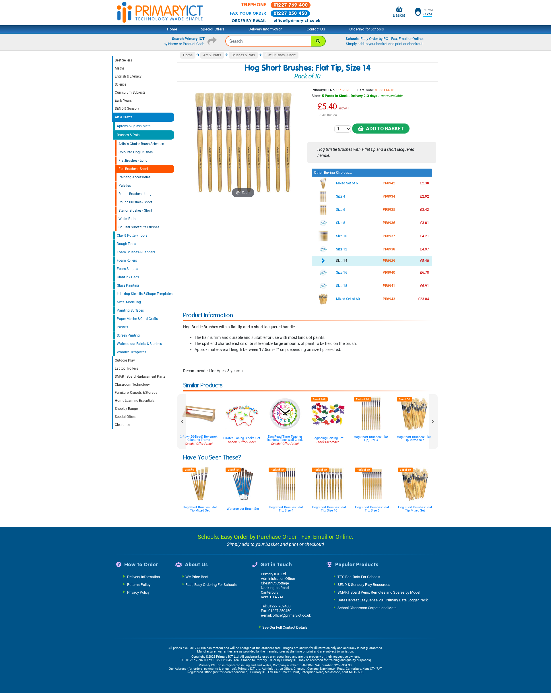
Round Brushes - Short (135, 202)
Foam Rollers (127, 260)
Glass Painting (128, 285)
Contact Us (315, 29)
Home (172, 29)
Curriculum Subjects (130, 92)
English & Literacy (128, 76)
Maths (119, 68)
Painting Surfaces (130, 310)
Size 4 (340, 196)
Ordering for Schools (366, 29)
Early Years (123, 101)
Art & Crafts (123, 117)
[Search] (318, 41)
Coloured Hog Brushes (136, 152)
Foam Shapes (127, 269)
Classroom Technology (132, 385)
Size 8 (340, 223)
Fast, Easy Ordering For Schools (211, 584)
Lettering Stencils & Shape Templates (144, 294)
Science (120, 84)
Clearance (122, 425)
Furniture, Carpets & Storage (136, 393)
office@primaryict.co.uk (296, 21)
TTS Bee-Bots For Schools (358, 577)
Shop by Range (126, 409)
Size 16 (341, 273)
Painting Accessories (134, 177)
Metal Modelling (129, 302)
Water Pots (127, 219)
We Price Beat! (197, 577)
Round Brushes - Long (135, 194)
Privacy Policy (138, 592)
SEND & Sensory (127, 109)
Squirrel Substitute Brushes (139, 227)
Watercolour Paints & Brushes (139, 344)
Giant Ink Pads (128, 277)
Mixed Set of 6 (347, 183)
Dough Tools (126, 244)
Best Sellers (123, 60)
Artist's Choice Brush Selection (141, 144)
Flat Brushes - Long (133, 161)
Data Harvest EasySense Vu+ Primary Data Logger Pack (382, 600)
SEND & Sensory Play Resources (363, 584)
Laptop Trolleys (126, 368)
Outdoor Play (125, 360)
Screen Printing (128, 335)
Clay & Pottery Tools (132, 235)
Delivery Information (265, 29)
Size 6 (340, 210)
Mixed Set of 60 (348, 299)
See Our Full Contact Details (285, 627)
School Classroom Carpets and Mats (367, 608)
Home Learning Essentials (134, 401)
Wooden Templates (131, 352)
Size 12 (341, 249)
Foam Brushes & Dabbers (136, 252)
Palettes (125, 186)
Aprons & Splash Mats (133, 126)
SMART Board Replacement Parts (140, 377)
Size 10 (341, 236)
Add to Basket (384, 129)
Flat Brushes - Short (133, 169)
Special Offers (213, 29)
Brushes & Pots (128, 135)
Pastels (122, 327)
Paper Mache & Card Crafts (137, 319)
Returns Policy (138, 584)
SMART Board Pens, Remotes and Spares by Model (378, 592)
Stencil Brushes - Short (135, 211)
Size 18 (341, 286)
